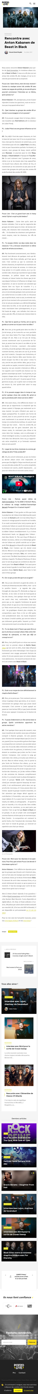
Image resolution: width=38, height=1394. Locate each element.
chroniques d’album (11, 921)
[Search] (30, 3)
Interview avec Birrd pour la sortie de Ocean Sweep (18, 1047)
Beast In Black (12, 931)
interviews (27, 921)
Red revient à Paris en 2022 (14, 968)
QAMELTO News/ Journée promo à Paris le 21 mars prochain (19, 1276)
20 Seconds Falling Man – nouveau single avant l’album (23, 955)
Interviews (8, 34)
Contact (22, 1373)
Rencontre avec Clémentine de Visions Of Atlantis (19, 1094)
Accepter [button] (18, 1390)
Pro (14, 1373)
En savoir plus (28, 1390)
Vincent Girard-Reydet (15, 52)
